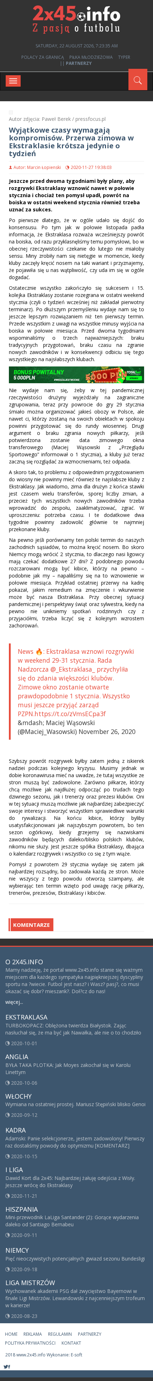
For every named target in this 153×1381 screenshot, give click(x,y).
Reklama (32, 1334)
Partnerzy (89, 1334)
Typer (124, 57)
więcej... (14, 1001)
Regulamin (60, 1334)
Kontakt (71, 1343)
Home (11, 1334)
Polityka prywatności (30, 1343)
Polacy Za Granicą (42, 57)
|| (76, 63)
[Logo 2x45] (76, 19)
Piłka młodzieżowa (91, 57)
